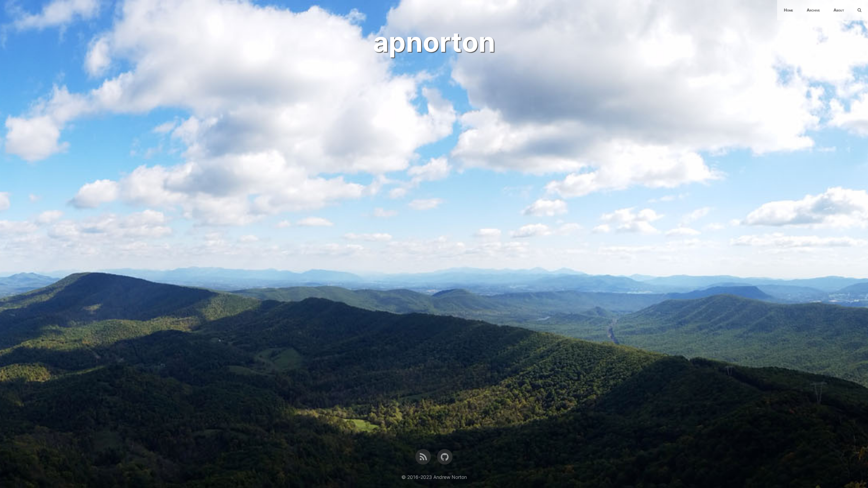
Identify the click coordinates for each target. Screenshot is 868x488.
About (838, 10)
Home (788, 10)
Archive (813, 10)
